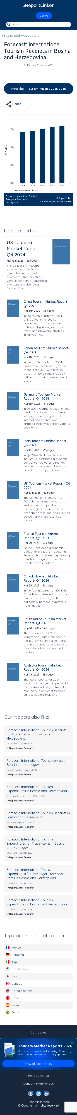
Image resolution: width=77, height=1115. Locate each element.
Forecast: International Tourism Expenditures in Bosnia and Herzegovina (37, 789)
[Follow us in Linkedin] (46, 1094)
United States (20, 969)
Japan (15, 976)
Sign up (44, 15)
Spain (15, 1005)
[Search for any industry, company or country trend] (9, 25)
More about (38, 88)
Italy (14, 962)
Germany (17, 955)
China (15, 998)
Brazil (15, 1012)
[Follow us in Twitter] (38, 1094)
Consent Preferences (38, 1083)
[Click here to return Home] (38, 5)
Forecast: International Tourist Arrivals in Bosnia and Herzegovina (36, 762)
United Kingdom (22, 990)
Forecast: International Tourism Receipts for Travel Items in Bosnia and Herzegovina (36, 734)
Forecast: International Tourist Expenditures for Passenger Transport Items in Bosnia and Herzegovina (35, 874)
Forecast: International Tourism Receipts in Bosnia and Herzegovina (38, 815)
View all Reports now (38, 1064)
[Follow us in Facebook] (30, 1094)
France (16, 947)
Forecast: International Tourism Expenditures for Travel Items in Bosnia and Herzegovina (35, 843)
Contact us (38, 1032)
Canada (16, 983)
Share (16, 104)
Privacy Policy (38, 1075)
